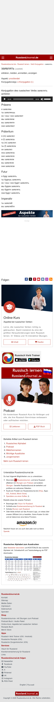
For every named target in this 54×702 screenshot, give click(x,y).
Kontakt (4, 597)
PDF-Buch (40, 426)
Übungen (9, 485)
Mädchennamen (13, 450)
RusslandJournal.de (8, 64)
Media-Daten (6, 603)
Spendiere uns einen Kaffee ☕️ (17, 496)
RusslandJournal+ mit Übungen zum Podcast (19, 618)
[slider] (47, 99)
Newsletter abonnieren (16, 547)
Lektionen (15, 426)
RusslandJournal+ (24, 480)
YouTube (7, 667)
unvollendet (14, 78)
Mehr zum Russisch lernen (16, 460)
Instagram (8, 678)
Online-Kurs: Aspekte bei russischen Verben (19, 624)
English (23, 684)
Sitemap (4, 600)
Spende (6, 531)
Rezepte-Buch (7, 626)
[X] (30, 279)
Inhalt (15, 341)
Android (13, 493)
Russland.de (27, 57)
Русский (30, 684)
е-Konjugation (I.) (25, 81)
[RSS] (51, 279)
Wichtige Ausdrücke (15, 453)
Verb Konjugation (37, 64)
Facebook (8, 664)
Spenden (5, 611)
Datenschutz (6, 608)
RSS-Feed (8, 681)
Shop (41, 491)
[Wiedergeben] (4, 99)
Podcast (10, 446)
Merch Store (21, 493)
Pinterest (7, 672)
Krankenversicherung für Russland (29, 506)
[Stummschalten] (42, 99)
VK (5, 675)
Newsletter (8, 661)
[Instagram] (47, 279)
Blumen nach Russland (21, 509)
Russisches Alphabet (16, 443)
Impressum (5, 606)
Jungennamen (13, 456)
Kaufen (40, 341)
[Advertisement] (27, 27)
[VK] (42, 279)
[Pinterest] (34, 279)
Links (3, 654)
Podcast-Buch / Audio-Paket (13, 621)
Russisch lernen (23, 64)
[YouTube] (38, 279)
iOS (7, 493)
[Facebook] (26, 279)
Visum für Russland (25, 503)
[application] (27, 99)
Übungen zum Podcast (24, 483)
